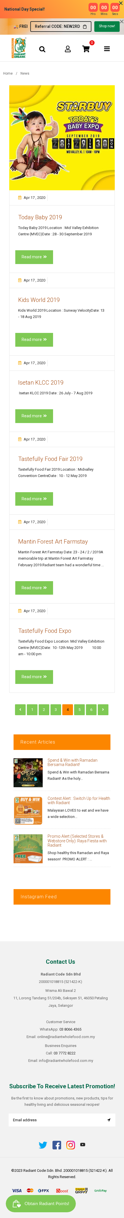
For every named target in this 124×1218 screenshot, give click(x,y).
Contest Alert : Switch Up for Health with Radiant (79, 800)
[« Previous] (20, 709)
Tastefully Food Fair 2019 (50, 458)
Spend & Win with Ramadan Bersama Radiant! (72, 762)
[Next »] (103, 709)
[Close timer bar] (121, 3)
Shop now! (107, 26)
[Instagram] (70, 1148)
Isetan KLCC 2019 (40, 382)
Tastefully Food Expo (44, 630)
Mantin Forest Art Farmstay (53, 541)
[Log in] (68, 48)
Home (8, 73)
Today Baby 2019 (40, 217)
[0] (86, 48)
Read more (32, 257)
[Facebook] (56, 1148)
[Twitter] (43, 1148)
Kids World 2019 (39, 299)
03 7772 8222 (65, 1053)
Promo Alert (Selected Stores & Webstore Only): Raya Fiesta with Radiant (77, 840)
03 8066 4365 (70, 1029)
